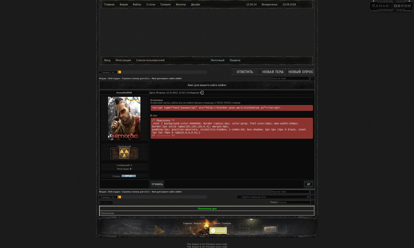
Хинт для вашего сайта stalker (167, 78)
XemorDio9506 (124, 92)
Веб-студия (114, 78)
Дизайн (195, 4)
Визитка (181, 4)
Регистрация (123, 60)
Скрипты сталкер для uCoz (135, 78)
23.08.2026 (289, 4)
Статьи (150, 4)
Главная (109, 4)
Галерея (165, 4)
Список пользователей (150, 60)
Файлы (137, 4)
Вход (107, 60)
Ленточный (217, 60)
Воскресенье (270, 4)
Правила (235, 60)
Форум (124, 4)
